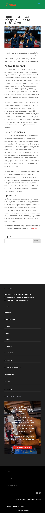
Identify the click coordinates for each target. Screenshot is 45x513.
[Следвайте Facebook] (37, 493)
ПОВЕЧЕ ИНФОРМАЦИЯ (22, 447)
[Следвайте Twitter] (40, 493)
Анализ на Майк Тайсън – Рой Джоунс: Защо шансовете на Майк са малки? (22, 410)
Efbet (34, 228)
